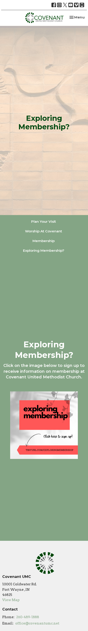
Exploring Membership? (43, 250)
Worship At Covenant (43, 231)
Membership (43, 241)
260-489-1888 (27, 617)
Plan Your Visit (43, 221)
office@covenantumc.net (37, 623)
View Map (11, 600)
